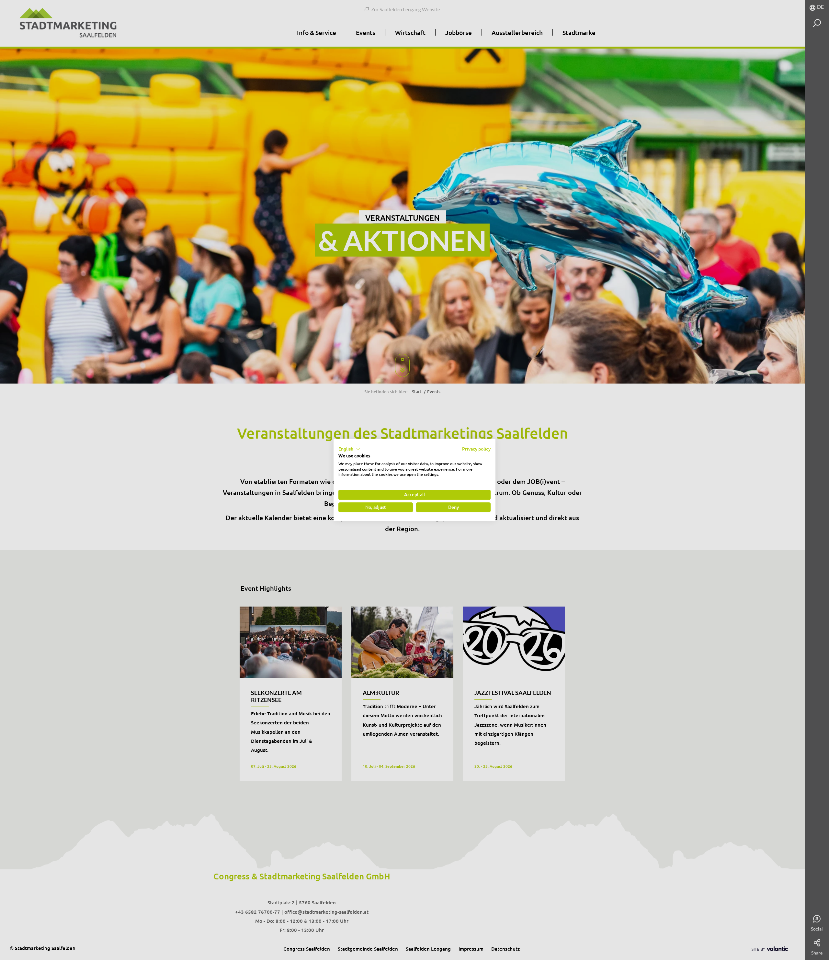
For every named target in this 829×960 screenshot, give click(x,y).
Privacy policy (476, 449)
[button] (349, 449)
